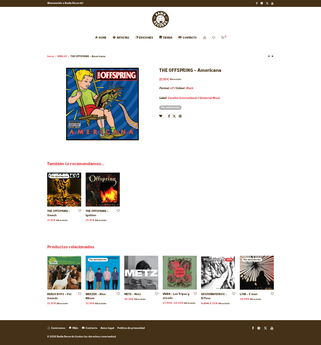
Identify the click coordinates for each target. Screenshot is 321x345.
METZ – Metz (132, 294)
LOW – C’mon (248, 294)
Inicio (50, 56)
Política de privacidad (131, 328)
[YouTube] (272, 3)
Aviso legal (107, 328)
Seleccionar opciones (175, 303)
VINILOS (62, 56)
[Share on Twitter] (174, 117)
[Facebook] (256, 3)
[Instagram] (261, 3)
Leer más (52, 220)
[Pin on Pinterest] (180, 117)
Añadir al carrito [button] (95, 220)
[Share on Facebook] (169, 117)
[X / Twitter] (267, 3)
